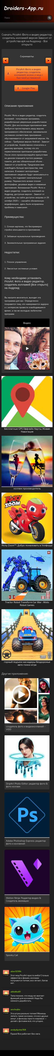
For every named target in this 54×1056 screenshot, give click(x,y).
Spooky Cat (12, 955)
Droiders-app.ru (24, 7)
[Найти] (49, 18)
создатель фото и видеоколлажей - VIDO (25, 728)
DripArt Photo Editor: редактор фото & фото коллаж (27, 785)
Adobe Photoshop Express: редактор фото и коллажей (26, 842)
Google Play (28, 88)
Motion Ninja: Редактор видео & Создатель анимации (23, 899)
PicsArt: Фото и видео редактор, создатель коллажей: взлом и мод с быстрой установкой (28, 73)
